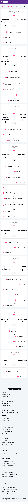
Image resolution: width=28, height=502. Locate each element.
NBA (3, 455)
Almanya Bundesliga (7, 434)
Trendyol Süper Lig (6, 418)
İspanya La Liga (5, 438)
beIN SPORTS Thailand (7, 405)
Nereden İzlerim (6, 496)
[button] (8, 2)
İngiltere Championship (8, 442)
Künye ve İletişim (15, 489)
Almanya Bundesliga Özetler (9, 470)
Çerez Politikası (5, 491)
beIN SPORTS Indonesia (8, 410)
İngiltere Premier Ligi (7, 425)
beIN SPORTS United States (9, 397)
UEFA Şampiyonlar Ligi (7, 427)
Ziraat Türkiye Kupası (7, 422)
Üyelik (3, 487)
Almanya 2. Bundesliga (7, 445)
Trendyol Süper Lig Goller (8, 461)
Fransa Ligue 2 (5, 447)
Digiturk (4, 392)
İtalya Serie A (5, 440)
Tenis (3, 479)
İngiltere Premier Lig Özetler (9, 468)
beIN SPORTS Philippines (8, 408)
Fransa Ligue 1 (5, 436)
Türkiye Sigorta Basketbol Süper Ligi (11, 453)
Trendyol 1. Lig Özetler (7, 465)
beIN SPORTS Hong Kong (8, 403)
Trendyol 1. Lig (5, 420)
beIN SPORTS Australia (7, 401)
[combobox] (7, 6)
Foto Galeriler (5, 483)
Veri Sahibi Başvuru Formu (8, 494)
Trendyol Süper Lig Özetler (8, 463)
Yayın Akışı (9, 487)
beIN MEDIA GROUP (7, 394)
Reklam (15, 487)
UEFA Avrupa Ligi (6, 429)
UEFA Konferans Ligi (7, 431)
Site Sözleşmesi (6, 489)
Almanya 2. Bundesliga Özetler (9, 474)
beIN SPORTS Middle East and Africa (11, 412)
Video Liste (4, 481)
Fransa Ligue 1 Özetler (7, 472)
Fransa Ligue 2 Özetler (7, 476)
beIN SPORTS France (7, 399)
